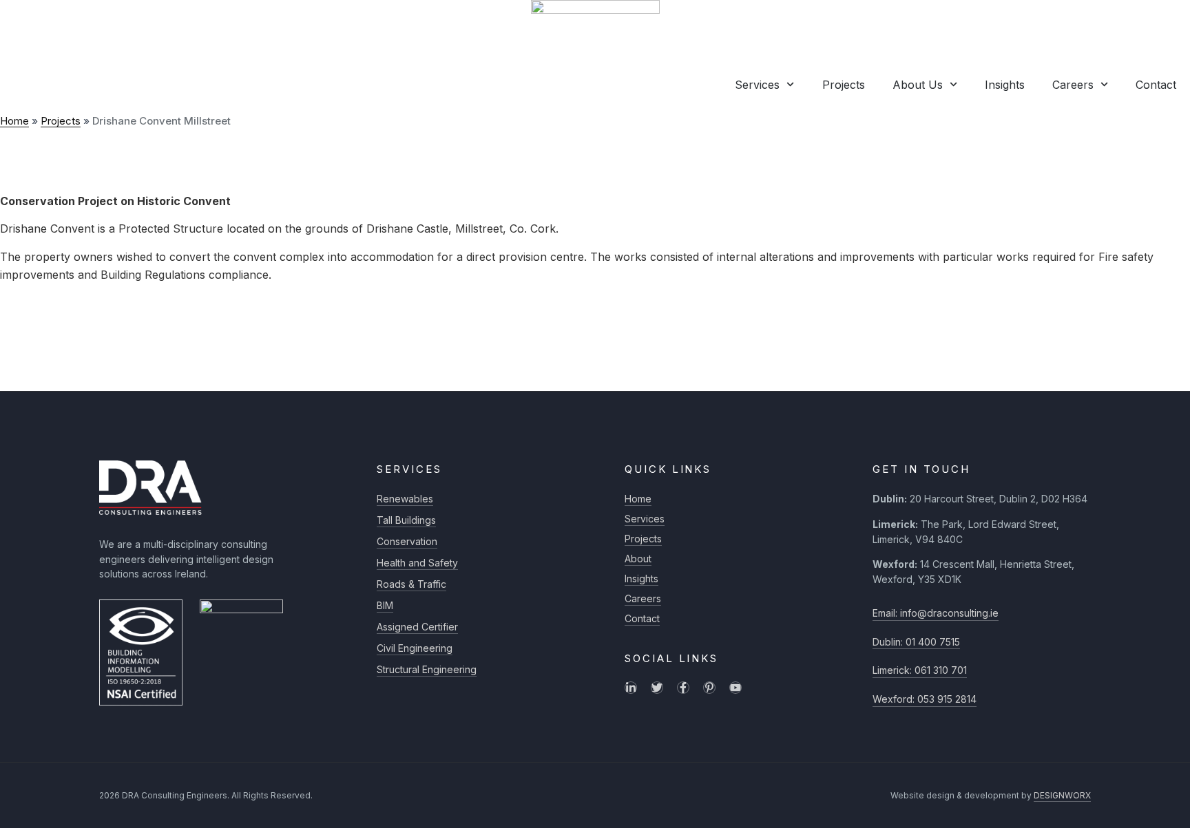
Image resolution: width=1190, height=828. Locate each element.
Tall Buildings (406, 520)
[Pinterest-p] (709, 687)
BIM (385, 605)
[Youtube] (735, 687)
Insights (1005, 85)
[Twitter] (657, 687)
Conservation (407, 541)
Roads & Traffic (411, 584)
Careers (1073, 85)
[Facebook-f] (683, 687)
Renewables (405, 499)
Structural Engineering (427, 669)
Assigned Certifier (417, 627)
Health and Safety (417, 563)
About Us (917, 85)
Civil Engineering (414, 648)
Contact (1156, 85)
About (638, 558)
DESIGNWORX (1062, 795)
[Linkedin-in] (631, 687)
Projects (843, 85)
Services (757, 85)
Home (14, 120)
